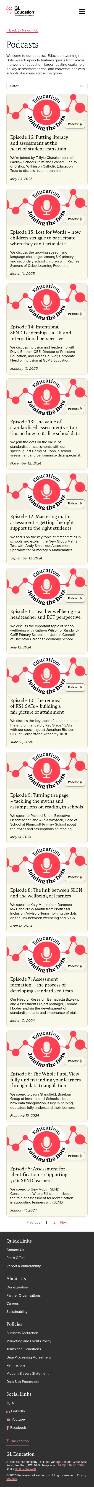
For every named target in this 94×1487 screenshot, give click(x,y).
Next (64, 1222)
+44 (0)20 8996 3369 (70, 1465)
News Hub (30, 30)
